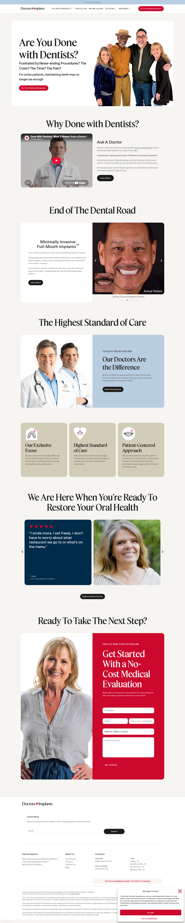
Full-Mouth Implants (61, 9)
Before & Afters (96, 9)
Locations (109, 9)
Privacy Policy (75, 894)
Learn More (105, 178)
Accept (150, 912)
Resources (123, 9)
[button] (180, 891)
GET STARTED (111, 765)
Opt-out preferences (149, 918)
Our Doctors (81, 9)
